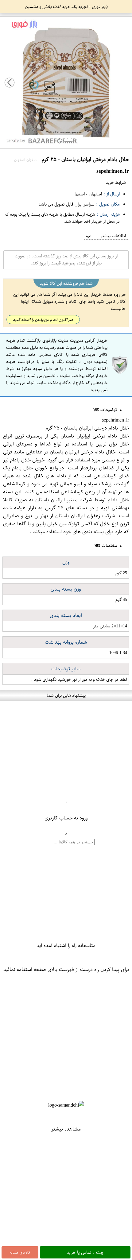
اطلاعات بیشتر (105, 235)
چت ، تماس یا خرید (85, 1252)
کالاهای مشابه (20, 1252)
